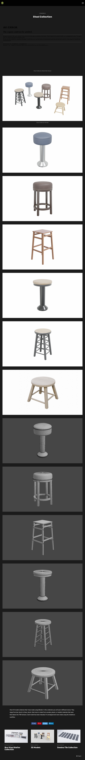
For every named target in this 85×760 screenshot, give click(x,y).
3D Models (42, 13)
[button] (79, 756)
